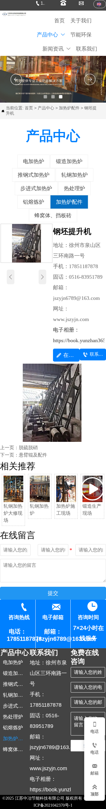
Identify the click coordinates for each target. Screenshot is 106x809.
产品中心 (46, 108)
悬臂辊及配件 (33, 454)
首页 (29, 108)
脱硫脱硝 (28, 447)
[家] (14, 14)
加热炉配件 (69, 108)
